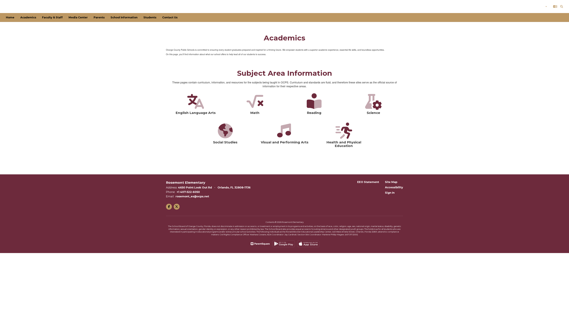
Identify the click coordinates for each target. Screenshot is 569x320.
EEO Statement (368, 182)
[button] (539, 6)
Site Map (391, 182)
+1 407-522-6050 (188, 192)
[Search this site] (561, 6)
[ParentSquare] (260, 243)
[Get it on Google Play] (284, 243)
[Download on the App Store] (308, 243)
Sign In (390, 192)
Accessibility (394, 187)
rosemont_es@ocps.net (192, 196)
